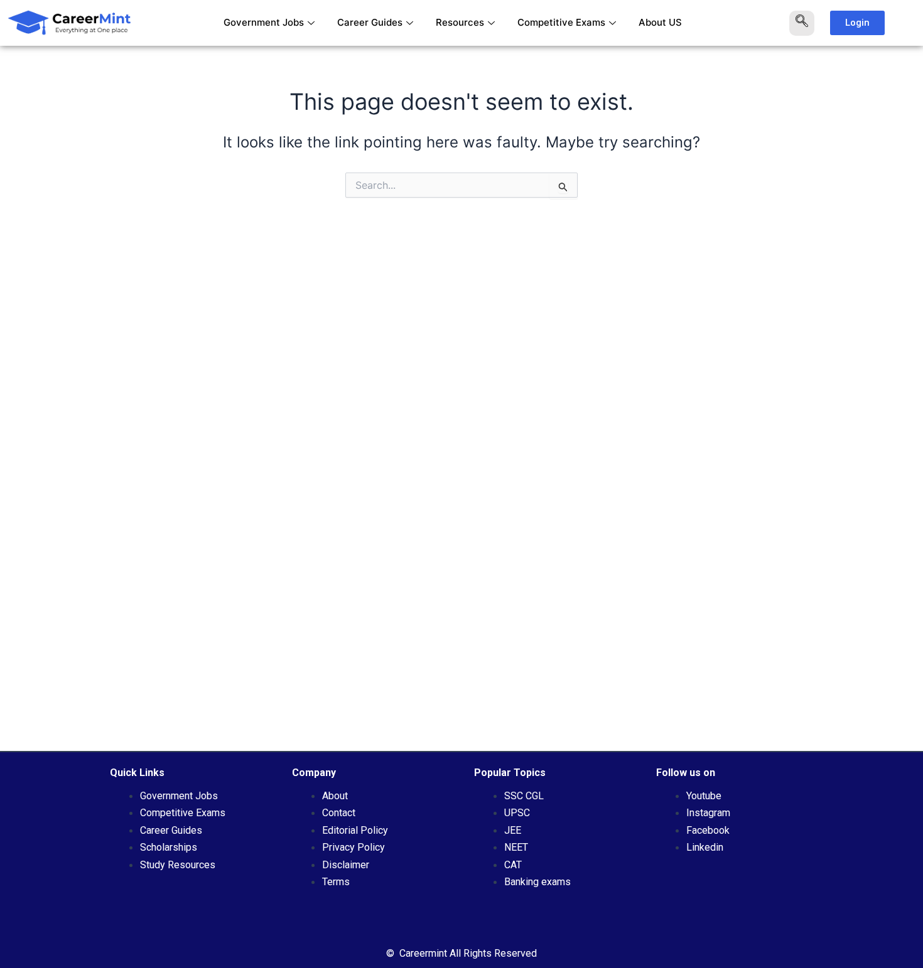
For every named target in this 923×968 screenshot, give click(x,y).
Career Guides (369, 22)
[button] (801, 23)
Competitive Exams (561, 22)
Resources (460, 22)
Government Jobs (264, 22)
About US (660, 22)
